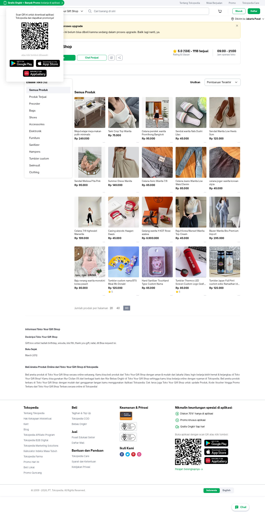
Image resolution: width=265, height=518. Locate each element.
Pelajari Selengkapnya (187, 469)
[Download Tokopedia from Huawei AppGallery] (216, 460)
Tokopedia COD (80, 418)
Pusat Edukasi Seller (83, 437)
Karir (26, 424)
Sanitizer (34, 144)
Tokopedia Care (250, 3)
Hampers (34, 151)
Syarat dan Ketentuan (84, 461)
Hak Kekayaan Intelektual (38, 418)
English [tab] (226, 490)
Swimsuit (34, 165)
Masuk (238, 11)
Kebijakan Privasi (81, 466)
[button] (248, 19)
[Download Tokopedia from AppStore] (216, 451)
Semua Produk (38, 89)
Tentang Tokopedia (190, 3)
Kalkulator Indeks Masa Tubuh (40, 451)
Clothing (34, 172)
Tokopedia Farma (33, 456)
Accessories (37, 124)
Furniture (34, 137)
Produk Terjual (38, 96)
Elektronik (35, 131)
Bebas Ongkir (79, 424)
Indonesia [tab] (211, 490)
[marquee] (132, 30)
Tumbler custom (39, 158)
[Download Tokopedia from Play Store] (216, 443)
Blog (26, 429)
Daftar (254, 11)
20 (111, 308)
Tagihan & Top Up (81, 413)
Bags (32, 110)
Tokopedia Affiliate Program (39, 434)
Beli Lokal (29, 467)
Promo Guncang (33, 472)
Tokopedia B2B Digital (36, 440)
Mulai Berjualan (214, 3)
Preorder (34, 103)
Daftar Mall (78, 442)
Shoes (33, 117)
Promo (232, 3)
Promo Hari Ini (31, 461)
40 (118, 308)
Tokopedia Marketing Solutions (41, 445)
